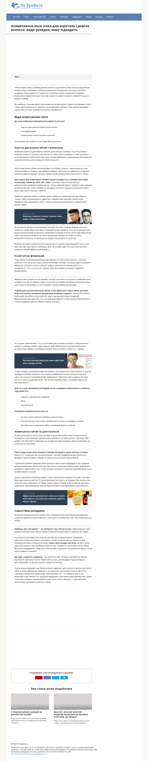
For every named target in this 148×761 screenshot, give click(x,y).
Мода (88, 17)
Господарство (39, 17)
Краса (53, 17)
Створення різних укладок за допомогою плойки (26, 713)
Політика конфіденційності (37, 754)
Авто (26, 17)
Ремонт (110, 17)
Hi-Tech (16, 17)
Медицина (77, 17)
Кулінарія (64, 17)
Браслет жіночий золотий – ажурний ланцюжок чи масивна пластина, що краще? (71, 714)
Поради (99, 17)
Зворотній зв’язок (18, 754)
